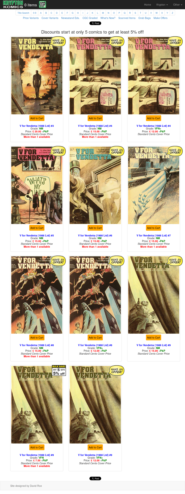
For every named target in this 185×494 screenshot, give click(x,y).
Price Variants (31, 18)
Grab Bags (144, 18)
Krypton (161, 4)
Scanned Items (126, 18)
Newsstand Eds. (70, 18)
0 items (30, 4)
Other (176, 4)
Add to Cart (36, 118)
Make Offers (160, 18)
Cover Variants (50, 18)
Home (147, 4)
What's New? (107, 18)
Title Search (23, 12)
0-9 (34, 12)
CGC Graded (90, 18)
